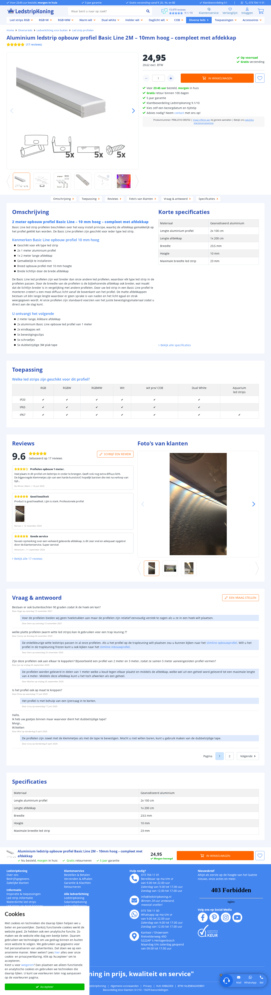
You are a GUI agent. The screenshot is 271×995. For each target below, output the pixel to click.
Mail (238, 982)
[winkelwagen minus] (146, 78)
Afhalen (87, 879)
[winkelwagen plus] (170, 78)
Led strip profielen (83, 30)
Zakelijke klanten (18, 883)
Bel (261, 982)
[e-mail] (134, 900)
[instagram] (226, 917)
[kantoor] (134, 936)
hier (57, 952)
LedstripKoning (17, 871)
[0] (260, 11)
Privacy (147, 986)
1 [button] (219, 756)
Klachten (85, 883)
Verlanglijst (230, 13)
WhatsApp (250, 982)
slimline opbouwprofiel (222, 643)
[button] (132, 111)
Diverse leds (25, 30)
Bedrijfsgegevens (18, 879)
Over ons (12, 875)
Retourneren (72, 887)
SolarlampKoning (75, 902)
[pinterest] (214, 917)
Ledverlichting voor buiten (52, 30)
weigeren (27, 965)
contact (179, 113)
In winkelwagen (220, 78)
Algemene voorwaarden (125, 986)
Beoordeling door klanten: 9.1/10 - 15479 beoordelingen (135, 990)
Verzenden (71, 879)
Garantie (70, 883)
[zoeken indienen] (148, 11)
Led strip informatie (20, 898)
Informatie (14, 890)
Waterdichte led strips (21, 902)
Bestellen (70, 875)
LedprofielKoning (75, 906)
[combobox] (106, 11)
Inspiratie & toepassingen (24, 894)
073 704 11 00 (150, 910)
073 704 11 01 (150, 875)
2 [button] (229, 756)
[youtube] (237, 917)
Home (10, 30)
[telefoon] (134, 878)
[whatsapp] (243, 2)
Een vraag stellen (242, 598)
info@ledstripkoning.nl (156, 897)
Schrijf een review (117, 454)
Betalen (85, 875)
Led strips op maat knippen (25, 906)
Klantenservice (209, 13)
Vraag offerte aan (201, 120)
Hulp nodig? (138, 871)
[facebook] (203, 917)
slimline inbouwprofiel (115, 647)
